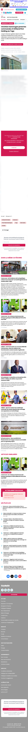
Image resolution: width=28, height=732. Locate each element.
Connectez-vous (16, 137)
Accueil (2, 216)
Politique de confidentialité (8, 673)
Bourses (3, 631)
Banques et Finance (9, 216)
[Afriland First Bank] (14, 62)
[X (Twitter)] (12, 576)
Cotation (3, 629)
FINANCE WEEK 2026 (21, 9)
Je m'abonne (19, 12)
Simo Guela (22, 222)
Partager (6, 230)
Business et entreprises (7, 603)
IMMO (2, 645)
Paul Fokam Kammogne (7, 222)
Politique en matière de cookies (9, 676)
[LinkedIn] (16, 576)
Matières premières (6, 636)
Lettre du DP (4, 692)
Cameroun (15, 219)
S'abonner (14, 147)
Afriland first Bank (6, 219)
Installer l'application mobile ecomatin (13, 44)
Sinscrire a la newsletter (14, 245)
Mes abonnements (6, 659)
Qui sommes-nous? (6, 685)
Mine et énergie (5, 613)
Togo (16, 222)
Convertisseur (4, 639)
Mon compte (4, 657)
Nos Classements (5, 610)
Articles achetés (5, 664)
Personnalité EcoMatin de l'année (9, 620)
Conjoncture (4, 615)
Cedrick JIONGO (21, 52)
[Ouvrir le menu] (2, 13)
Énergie (3, 648)
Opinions (3, 618)
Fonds (2, 634)
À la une (3, 601)
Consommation (5, 650)
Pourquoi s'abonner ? (14, 151)
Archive (3, 225)
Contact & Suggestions (7, 678)
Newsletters (4, 662)
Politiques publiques (6, 608)
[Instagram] (19, 576)
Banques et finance (6, 606)
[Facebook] (8, 576)
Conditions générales (6, 671)
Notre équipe (4, 689)
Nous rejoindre (5, 687)
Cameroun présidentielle (7, 622)
